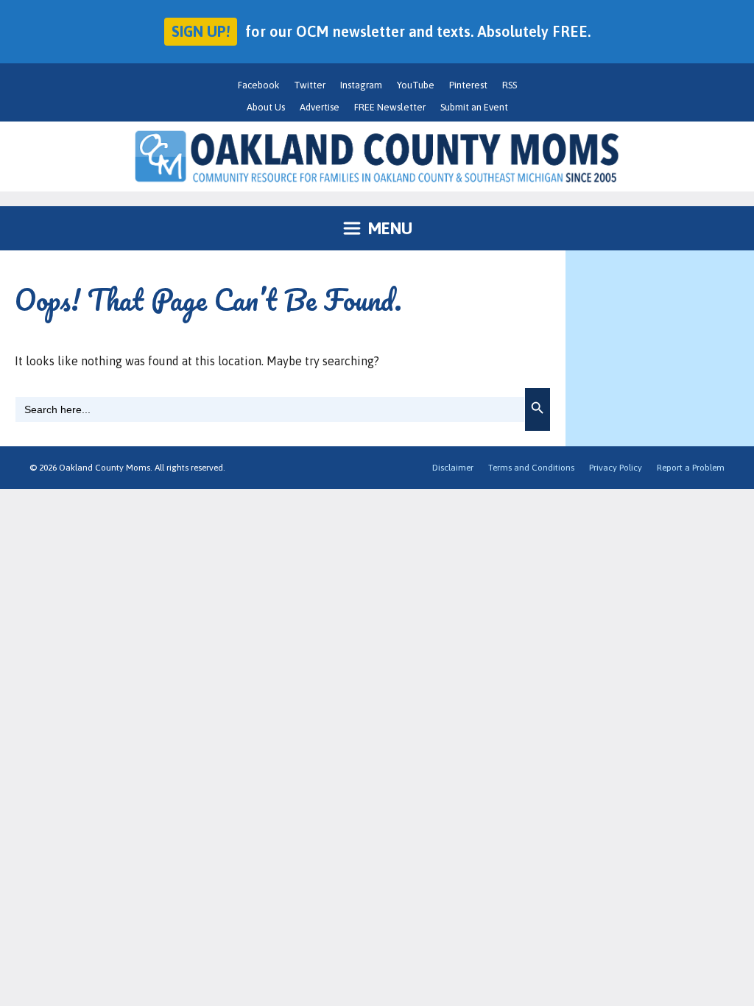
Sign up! (201, 31)
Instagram (361, 85)
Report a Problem (691, 467)
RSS (509, 85)
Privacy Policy (615, 467)
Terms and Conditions (531, 467)
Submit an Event (474, 107)
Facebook (258, 85)
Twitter (309, 85)
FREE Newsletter (390, 107)
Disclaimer (452, 467)
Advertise (319, 107)
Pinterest (468, 85)
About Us (266, 107)
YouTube (415, 85)
